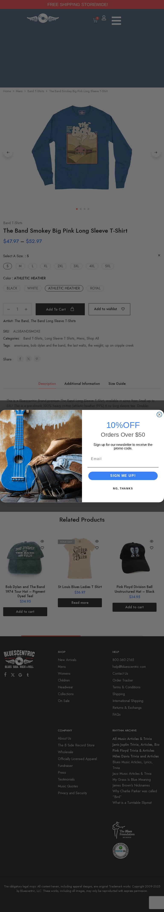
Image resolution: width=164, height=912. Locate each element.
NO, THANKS (123, 488)
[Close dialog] (159, 414)
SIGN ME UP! (123, 475)
